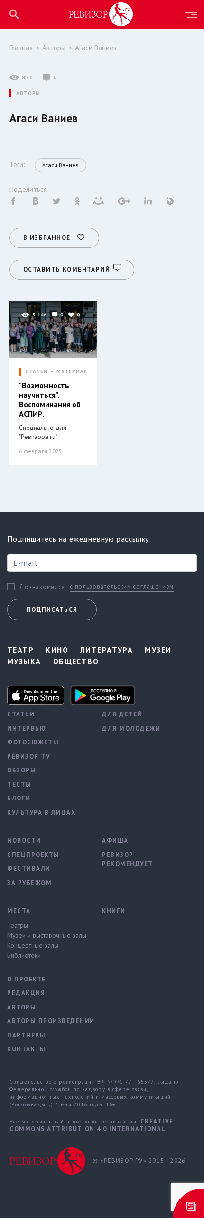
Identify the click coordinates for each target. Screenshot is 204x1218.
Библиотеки (24, 955)
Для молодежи (131, 728)
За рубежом (29, 883)
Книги (114, 911)
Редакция (26, 993)
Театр (20, 650)
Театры (17, 925)
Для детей (122, 714)
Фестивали (29, 869)
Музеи (158, 650)
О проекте (26, 979)
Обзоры (21, 770)
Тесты (19, 784)
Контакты (26, 1049)
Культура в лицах (41, 813)
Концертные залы (32, 945)
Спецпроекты (33, 855)
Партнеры (26, 1035)
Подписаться (52, 610)
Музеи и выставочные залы (46, 935)
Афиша (115, 841)
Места (19, 911)
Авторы (53, 47)
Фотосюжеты (33, 742)
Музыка (24, 661)
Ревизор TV (28, 756)
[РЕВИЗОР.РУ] (101, 14)
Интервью (26, 728)
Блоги (19, 798)
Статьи (21, 714)
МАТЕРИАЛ (71, 372)
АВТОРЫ (28, 93)
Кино (57, 650)
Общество (76, 661)
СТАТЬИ (37, 372)
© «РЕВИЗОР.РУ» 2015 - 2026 (139, 1161)
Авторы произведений (47, 1021)
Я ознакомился (42, 587)
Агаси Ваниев (96, 47)
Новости (24, 841)
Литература (106, 650)
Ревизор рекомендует (127, 859)
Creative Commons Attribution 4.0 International (91, 1125)
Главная (21, 47)
